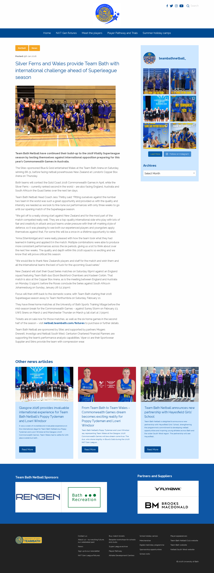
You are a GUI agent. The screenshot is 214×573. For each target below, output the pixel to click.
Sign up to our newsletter (89, 551)
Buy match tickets (117, 536)
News (34, 48)
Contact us (82, 536)
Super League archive (118, 546)
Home (47, 33)
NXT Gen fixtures (66, 33)
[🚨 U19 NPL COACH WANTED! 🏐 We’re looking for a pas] (183, 81)
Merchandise (145, 540)
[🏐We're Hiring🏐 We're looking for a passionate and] (156, 136)
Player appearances (178, 536)
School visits (145, 554)
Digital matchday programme (152, 545)
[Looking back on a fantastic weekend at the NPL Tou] (183, 108)
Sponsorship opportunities (151, 549)
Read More (27, 449)
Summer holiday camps (157, 33)
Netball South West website (182, 549)
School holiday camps (149, 536)
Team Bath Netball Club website (184, 540)
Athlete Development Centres (121, 555)
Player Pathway (115, 551)
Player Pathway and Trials (122, 33)
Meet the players (92, 33)
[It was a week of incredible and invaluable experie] (156, 108)
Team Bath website (178, 545)
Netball (22, 48)
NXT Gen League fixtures (89, 555)
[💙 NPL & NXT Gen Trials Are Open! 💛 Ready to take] (183, 136)
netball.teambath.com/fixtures (64, 323)
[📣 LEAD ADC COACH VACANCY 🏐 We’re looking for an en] (156, 81)
